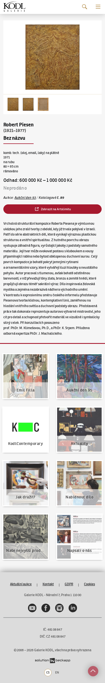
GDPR (69, 584)
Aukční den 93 (25, 197)
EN (57, 672)
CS (48, 672)
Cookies (89, 584)
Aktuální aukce (21, 584)
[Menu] (98, 7)
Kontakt (48, 584)
